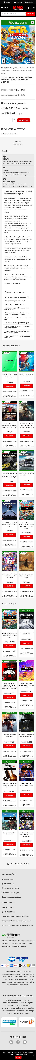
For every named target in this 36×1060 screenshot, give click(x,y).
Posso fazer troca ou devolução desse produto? (17, 336)
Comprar (23, 120)
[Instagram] (18, 1042)
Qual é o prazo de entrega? (14, 304)
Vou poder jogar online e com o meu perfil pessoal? (17, 308)
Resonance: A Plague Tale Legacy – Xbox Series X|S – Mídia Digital (26, 425)
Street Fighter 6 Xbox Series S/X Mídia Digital (26, 784)
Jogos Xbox (24, 68)
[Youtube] (25, 1042)
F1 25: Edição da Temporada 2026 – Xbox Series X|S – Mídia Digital (9, 425)
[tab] (18, 141)
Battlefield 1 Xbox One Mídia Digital (9, 735)
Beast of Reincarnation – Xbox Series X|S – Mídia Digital (26, 575)
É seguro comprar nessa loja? (15, 301)
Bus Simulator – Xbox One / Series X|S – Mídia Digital (26, 474)
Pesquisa (30, 13)
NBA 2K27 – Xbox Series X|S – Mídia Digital (26, 375)
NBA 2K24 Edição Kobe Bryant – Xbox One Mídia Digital (26, 684)
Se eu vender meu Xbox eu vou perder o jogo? (18, 318)
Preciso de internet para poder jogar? (18, 323)
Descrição (18, 142)
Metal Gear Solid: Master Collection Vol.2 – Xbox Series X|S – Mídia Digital (9, 474)
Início (3, 68)
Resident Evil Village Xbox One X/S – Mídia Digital (26, 735)
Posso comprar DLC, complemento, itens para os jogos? (16, 331)
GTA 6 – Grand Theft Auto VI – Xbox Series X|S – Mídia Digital (9, 575)
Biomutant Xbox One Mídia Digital (9, 834)
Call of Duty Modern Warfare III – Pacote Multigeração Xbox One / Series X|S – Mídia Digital (9, 684)
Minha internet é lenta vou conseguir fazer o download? (17, 327)
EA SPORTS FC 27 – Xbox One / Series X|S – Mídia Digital (9, 375)
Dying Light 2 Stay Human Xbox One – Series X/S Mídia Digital (9, 785)
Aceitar (18, 1057)
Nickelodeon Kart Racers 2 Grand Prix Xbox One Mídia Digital (26, 834)
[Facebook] (11, 1042)
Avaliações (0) (18, 145)
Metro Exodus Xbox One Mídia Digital (26, 633)
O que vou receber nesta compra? (16, 297)
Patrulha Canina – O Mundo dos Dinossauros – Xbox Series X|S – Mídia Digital (26, 524)
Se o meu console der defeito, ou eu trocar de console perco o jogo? (16, 313)
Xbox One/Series (12, 68)
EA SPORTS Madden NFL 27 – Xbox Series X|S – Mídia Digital (9, 524)
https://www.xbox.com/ (18, 279)
